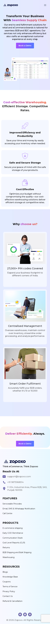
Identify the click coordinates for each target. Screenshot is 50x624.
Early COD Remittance (13, 533)
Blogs (5, 572)
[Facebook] (20, 614)
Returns (6, 547)
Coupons (7, 581)
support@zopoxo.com (19, 476)
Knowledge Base (10, 577)
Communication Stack (13, 538)
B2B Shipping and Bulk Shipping (17, 552)
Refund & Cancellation (12, 601)
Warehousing (8, 557)
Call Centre (7, 513)
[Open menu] (45, 5)
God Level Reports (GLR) (14, 542)
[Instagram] (25, 614)
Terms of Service (10, 586)
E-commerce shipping (13, 528)
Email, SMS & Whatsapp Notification (19, 508)
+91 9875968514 (15, 482)
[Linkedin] (30, 614)
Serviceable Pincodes (12, 504)
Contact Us (8, 596)
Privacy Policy (9, 591)
